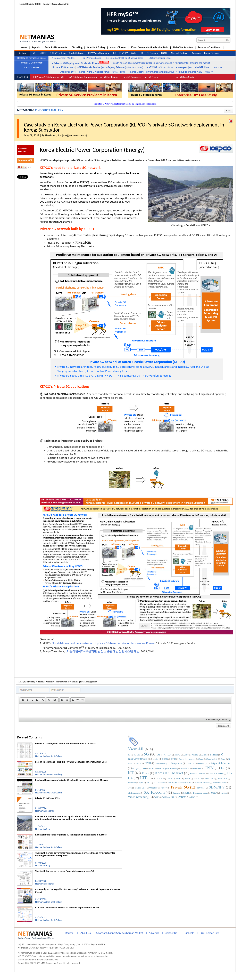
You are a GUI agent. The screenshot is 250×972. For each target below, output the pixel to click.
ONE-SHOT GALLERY (49, 110)
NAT (141, 782)
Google (135, 768)
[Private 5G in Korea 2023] (24, 798)
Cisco (223, 759)
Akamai (195, 754)
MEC (178, 778)
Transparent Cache (200, 792)
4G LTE (137, 754)
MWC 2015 (210, 778)
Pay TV (164, 787)
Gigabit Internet (220, 763)
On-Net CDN (140, 787)
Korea (145, 773)
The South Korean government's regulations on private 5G (64, 871)
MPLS (187, 778)
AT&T (186, 754)
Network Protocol (202, 782)
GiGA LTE (190, 763)
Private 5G (180, 787)
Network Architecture (179, 782)
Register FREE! (33, 4)
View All (135, 749)
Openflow (153, 787)
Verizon (224, 792)
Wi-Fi (156, 797)
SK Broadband (134, 792)
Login (22, 4)
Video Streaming (138, 797)
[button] (22, 700)
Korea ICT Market (169, 772)
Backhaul (214, 754)
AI (158, 754)
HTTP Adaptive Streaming (167, 768)
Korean (55, 4)
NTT (148, 782)
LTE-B (169, 778)
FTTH (148, 763)
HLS (151, 768)
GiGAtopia (202, 763)
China (200, 759)
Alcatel (204, 754)
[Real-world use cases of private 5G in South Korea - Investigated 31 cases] (24, 780)
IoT (223, 768)
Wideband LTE (168, 797)
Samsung (176, 792)
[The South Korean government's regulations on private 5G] (24, 871)
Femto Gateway (161, 763)
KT (131, 772)
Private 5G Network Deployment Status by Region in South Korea (125, 103)
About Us (64, 4)
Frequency (176, 763)
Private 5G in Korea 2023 (47, 798)
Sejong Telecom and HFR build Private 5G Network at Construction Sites (71, 762)
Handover (185, 768)
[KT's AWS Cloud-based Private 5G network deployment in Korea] (24, 908)
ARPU (177, 754)
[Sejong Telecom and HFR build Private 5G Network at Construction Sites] (24, 762)
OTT (130, 787)
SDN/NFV (217, 787)
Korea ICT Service (197, 773)
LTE (143, 777)
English (46, 4)
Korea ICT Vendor (215, 773)
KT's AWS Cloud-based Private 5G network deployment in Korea (67, 907)
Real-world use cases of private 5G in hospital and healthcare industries (71, 835)
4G (129, 754)
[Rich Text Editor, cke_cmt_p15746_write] (125, 710)
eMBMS (182, 797)
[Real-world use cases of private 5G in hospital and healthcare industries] (24, 835)
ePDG (192, 797)
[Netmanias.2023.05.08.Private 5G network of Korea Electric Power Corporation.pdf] (231, 120)
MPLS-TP (198, 778)
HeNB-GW (197, 768)
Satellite (186, 792)
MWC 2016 (222, 778)
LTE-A (159, 778)
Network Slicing (219, 782)
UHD (214, 792)
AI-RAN (167, 754)
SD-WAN (201, 787)
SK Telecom (154, 792)
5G (146, 754)
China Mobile (211, 759)
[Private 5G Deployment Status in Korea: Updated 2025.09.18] (24, 744)
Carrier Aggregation (187, 759)
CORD (165, 759)
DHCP (138, 763)
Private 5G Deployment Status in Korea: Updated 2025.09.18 (65, 744)
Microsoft (132, 782)
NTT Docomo (159, 782)
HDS (144, 768)
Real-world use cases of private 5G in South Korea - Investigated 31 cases (71, 780)
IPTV (209, 767)
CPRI (173, 759)
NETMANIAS (25, 110)
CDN (155, 758)
